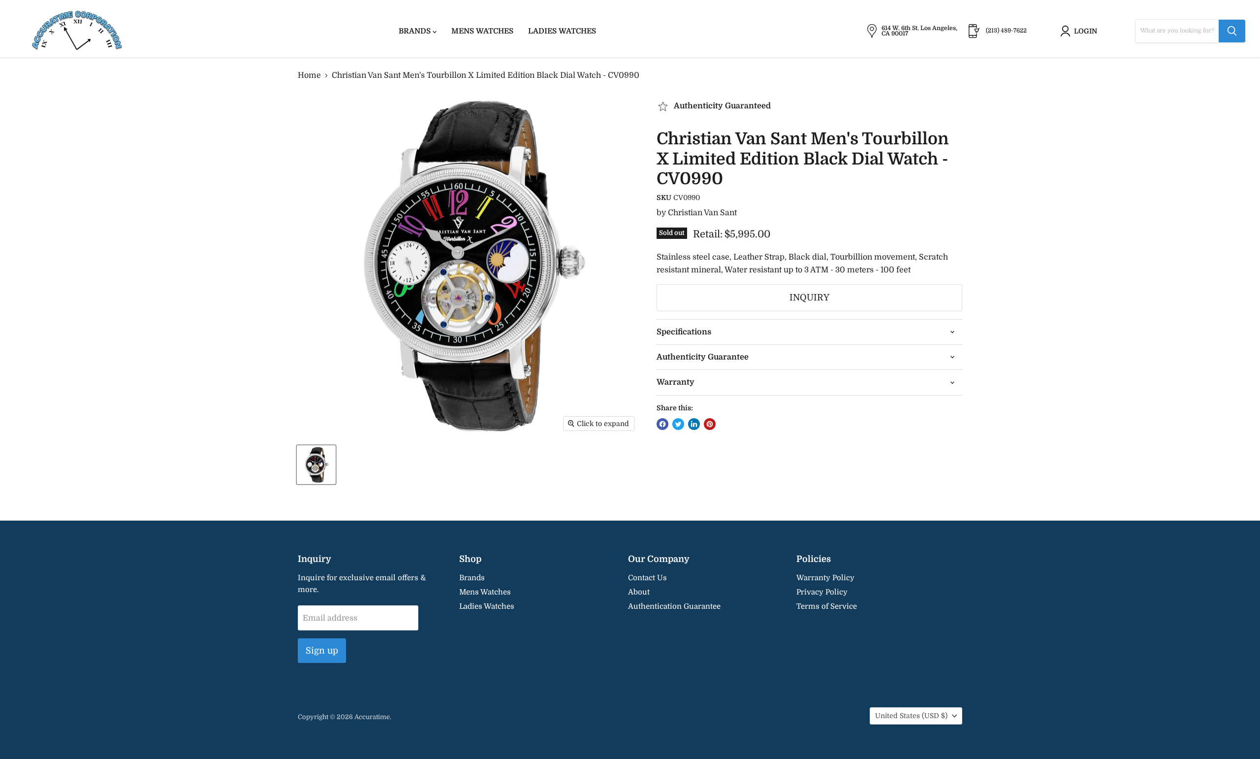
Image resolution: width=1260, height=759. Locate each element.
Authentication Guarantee (674, 606)
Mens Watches (482, 31)
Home (309, 75)
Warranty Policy (825, 577)
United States (911, 716)
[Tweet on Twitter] (678, 424)
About (639, 592)
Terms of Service (826, 606)
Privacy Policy (822, 592)
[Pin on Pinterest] (710, 424)
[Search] (1232, 31)
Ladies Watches (562, 31)
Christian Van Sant (702, 212)
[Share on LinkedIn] (694, 424)
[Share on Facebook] (662, 424)
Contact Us (647, 577)
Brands (416, 31)
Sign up (322, 651)
